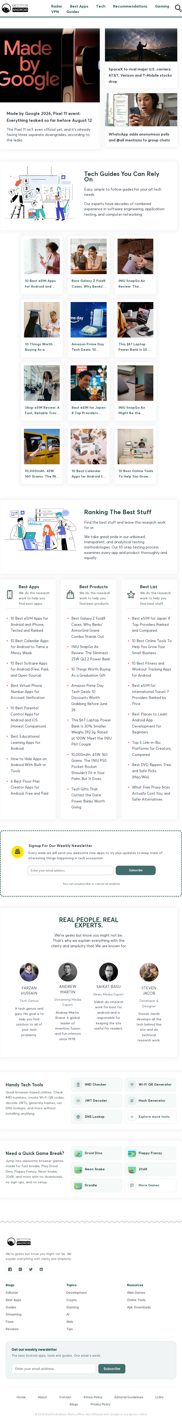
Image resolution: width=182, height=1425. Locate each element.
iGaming (72, 1307)
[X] (31, 1269)
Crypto (71, 1300)
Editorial (12, 1292)
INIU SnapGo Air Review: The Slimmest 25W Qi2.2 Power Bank (90, 653)
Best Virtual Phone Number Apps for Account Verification (28, 691)
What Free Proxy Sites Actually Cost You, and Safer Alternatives (151, 793)
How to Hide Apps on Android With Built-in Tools (29, 765)
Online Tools (136, 1300)
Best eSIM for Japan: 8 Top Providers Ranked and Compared (151, 624)
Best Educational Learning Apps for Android (25, 742)
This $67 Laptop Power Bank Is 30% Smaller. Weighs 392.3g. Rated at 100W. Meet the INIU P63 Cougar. (91, 732)
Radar (56, 6)
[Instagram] (20, 1269)
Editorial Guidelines (128, 1397)
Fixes (10, 1322)
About (42, 1397)
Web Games (136, 1292)
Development (76, 1292)
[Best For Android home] (19, 1241)
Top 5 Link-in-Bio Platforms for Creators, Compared (151, 748)
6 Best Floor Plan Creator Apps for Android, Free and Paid (29, 787)
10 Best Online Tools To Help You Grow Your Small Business (152, 647)
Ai (67, 1314)
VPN (55, 11)
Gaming (162, 6)
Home (21, 1397)
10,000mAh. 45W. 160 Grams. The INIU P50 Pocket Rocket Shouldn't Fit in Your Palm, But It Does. (89, 766)
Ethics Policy (93, 1397)
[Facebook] (10, 1269)
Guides (72, 11)
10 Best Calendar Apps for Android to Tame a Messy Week (30, 647)
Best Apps (79, 6)
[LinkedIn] (41, 1269)
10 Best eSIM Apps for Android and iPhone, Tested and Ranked (29, 624)
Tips (69, 1329)
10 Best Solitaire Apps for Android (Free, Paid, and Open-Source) (30, 669)
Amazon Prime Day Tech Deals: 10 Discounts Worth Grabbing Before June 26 (89, 697)
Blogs (74, 1404)
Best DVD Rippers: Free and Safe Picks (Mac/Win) (151, 771)
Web (69, 1322)
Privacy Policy (100, 1404)
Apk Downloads (139, 1307)
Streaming (13, 1314)
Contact (65, 1397)
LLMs (159, 1397)
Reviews (12, 1329)
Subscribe (136, 870)
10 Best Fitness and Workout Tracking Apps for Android (151, 669)
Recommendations (130, 6)
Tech (100, 6)
